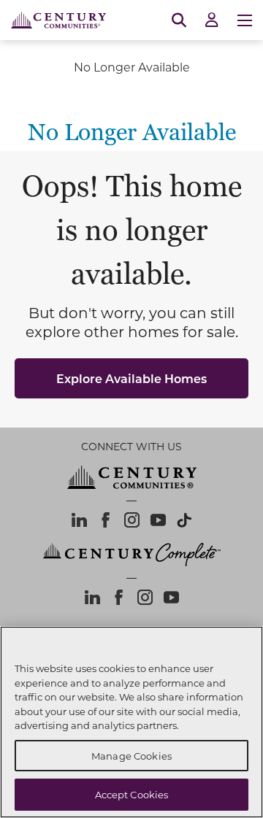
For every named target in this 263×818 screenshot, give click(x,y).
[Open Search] (179, 20)
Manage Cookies (131, 755)
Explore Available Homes (131, 378)
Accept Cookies (132, 794)
